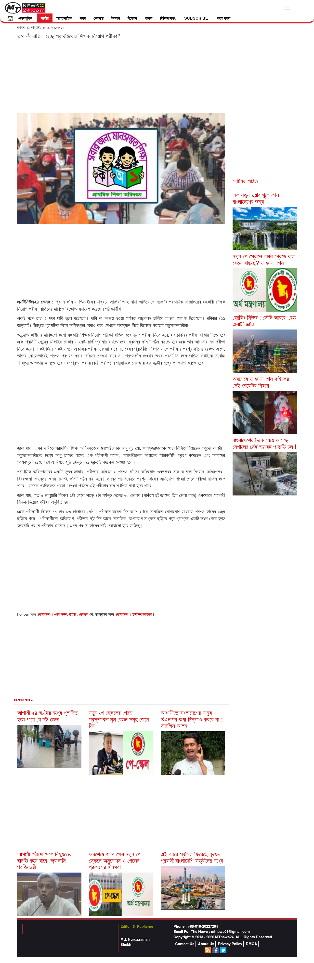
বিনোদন (132, 18)
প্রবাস (148, 18)
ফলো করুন (223, 18)
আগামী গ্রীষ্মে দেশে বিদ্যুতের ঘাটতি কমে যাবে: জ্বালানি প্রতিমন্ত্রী (44, 860)
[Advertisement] (121, 76)
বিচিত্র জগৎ (167, 18)
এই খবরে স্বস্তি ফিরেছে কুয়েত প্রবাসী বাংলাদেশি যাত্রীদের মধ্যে (192, 856)
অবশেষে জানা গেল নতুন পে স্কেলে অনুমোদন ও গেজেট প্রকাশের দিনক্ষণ (115, 860)
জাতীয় (45, 18)
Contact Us (184, 943)
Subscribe (196, 18)
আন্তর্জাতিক (64, 18)
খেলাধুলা (98, 18)
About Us (206, 943)
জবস (83, 18)
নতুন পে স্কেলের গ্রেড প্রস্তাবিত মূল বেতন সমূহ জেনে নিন (119, 719)
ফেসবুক (84, 614)
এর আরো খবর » (23, 699)
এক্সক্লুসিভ (25, 18)
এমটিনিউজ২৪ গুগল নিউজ (52, 614)
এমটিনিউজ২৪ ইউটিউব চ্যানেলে (133, 614)
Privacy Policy (230, 943)
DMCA (251, 943)
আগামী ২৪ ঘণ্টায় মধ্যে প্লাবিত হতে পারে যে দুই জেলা (47, 715)
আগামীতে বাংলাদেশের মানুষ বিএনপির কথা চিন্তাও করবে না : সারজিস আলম (192, 719)
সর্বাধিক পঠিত (245, 181)
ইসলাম (115, 18)
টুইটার (73, 614)
